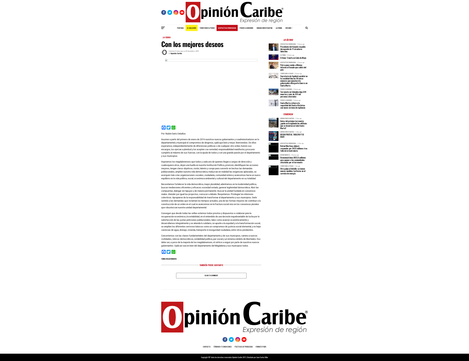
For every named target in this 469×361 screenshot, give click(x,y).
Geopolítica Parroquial (227, 28)
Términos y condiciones (222, 346)
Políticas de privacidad (244, 346)
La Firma (279, 28)
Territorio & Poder (207, 28)
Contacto (206, 346)
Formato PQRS (261, 346)
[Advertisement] (288, 194)
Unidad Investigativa (264, 28)
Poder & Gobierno (246, 28)
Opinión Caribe (176, 53)
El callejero (191, 28)
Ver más (288, 28)
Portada (180, 28)
